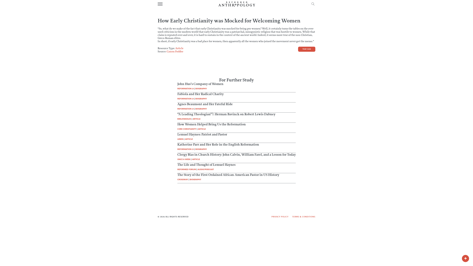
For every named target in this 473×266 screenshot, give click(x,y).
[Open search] (313, 4)
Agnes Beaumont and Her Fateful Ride (205, 104)
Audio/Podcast (206, 169)
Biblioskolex (184, 119)
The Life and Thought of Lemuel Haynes (206, 165)
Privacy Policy (279, 217)
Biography (201, 88)
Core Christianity (186, 129)
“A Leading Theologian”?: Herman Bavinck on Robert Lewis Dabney (226, 114)
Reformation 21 (185, 88)
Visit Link (307, 49)
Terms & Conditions (303, 217)
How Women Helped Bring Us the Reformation (211, 124)
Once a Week (184, 159)
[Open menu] (160, 4)
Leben (180, 139)
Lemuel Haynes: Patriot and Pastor (202, 134)
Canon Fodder (175, 51)
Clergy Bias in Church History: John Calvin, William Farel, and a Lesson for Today (236, 154)
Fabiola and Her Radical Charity (200, 94)
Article (179, 48)
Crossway (182, 179)
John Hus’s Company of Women (200, 84)
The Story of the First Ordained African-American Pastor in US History (228, 175)
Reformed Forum (186, 169)
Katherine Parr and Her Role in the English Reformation (218, 144)
